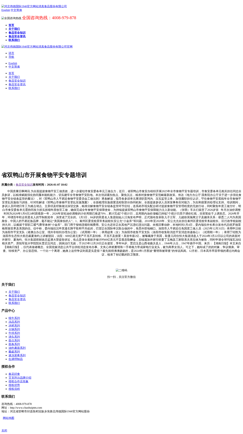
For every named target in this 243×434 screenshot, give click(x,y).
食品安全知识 (24, 184)
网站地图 (8, 417)
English (13, 63)
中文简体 (14, 66)
